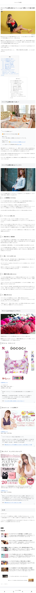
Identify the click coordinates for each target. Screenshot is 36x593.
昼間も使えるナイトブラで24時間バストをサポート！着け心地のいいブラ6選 (18, 444)
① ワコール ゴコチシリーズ (7, 71)
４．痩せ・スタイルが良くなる (8, 65)
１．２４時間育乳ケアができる (8, 61)
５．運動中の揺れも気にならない (17, 89)
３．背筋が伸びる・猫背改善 (7, 64)
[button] (33, 304)
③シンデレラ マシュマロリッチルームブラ (10, 73)
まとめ (2, 75)
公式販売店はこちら (4, 382)
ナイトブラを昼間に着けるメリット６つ (8, 60)
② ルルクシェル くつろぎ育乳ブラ (9, 72)
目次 (17, 78)
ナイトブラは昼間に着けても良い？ (16, 80)
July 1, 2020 (19, 144)
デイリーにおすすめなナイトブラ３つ (7, 69)
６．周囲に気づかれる (6, 68)
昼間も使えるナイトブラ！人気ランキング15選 (13, 502)
